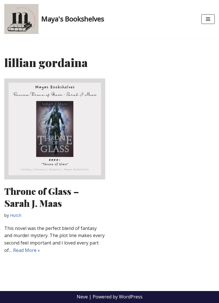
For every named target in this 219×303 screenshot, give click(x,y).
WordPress (131, 297)
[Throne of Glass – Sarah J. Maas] (54, 128)
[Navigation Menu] (208, 19)
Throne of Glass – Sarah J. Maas (41, 197)
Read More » (26, 250)
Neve (82, 297)
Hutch (15, 215)
